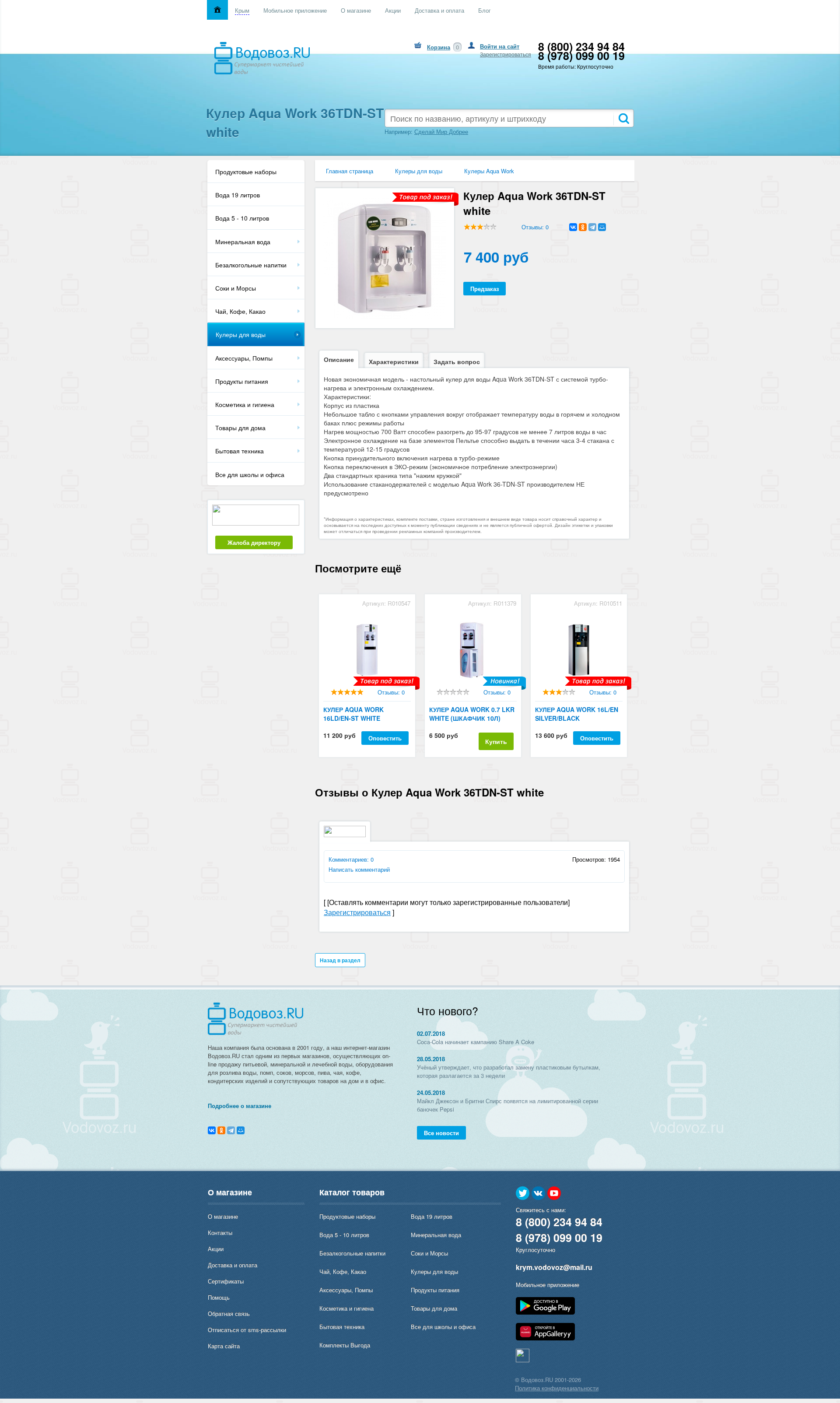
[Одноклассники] (583, 227)
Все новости (441, 1133)
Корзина (438, 47)
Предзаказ (484, 288)
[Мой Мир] (602, 227)
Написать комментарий (359, 869)
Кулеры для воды (241, 334)
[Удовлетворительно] (347, 692)
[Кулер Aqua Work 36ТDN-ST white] (384, 317)
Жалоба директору (254, 542)
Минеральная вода (242, 241)
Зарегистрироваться (505, 54)
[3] (480, 227)
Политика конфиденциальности (556, 1388)
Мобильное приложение (547, 1284)
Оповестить (385, 738)
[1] (467, 227)
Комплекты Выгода (344, 1345)
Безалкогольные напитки (251, 264)
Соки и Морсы (235, 288)
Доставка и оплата (232, 1265)
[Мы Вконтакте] (539, 1193)
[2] (473, 227)
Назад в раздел (340, 960)
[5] (493, 227)
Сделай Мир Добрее (441, 131)
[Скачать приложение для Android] (545, 1312)
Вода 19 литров (237, 194)
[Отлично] (360, 692)
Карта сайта (224, 1346)
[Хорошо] (353, 692)
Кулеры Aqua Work (489, 171)
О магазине (223, 1216)
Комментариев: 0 (351, 859)
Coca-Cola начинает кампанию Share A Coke (475, 1042)
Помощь (219, 1297)
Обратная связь (229, 1313)
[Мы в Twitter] (523, 1193)
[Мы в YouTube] (554, 1193)
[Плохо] (340, 692)
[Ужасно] (334, 692)
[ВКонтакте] (573, 227)
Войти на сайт (499, 46)
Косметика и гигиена (244, 404)
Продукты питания (241, 381)
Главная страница (349, 171)
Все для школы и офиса (249, 474)
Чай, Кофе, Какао (240, 311)
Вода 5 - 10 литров (242, 218)
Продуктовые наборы (245, 171)
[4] (486, 227)
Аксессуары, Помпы (244, 358)
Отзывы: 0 (535, 227)
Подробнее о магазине (239, 1105)
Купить (496, 741)
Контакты (220, 1232)
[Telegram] (592, 227)
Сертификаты (226, 1281)
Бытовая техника (239, 450)
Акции (216, 1249)
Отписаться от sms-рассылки (247, 1330)
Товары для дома (240, 427)
